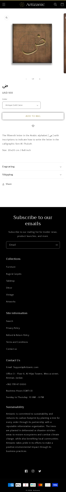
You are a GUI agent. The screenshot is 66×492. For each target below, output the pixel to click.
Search (9, 321)
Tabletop (10, 281)
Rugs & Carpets (13, 274)
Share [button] (9, 184)
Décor (9, 288)
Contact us (11, 349)
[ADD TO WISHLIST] (33, 126)
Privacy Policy (13, 328)
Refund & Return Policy (17, 335)
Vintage (10, 295)
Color (4, 99)
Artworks (11, 301)
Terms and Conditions (17, 342)
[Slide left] (26, 79)
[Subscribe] (56, 245)
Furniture (10, 267)
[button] (3, 4)
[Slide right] (39, 79)
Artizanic (36, 490)
